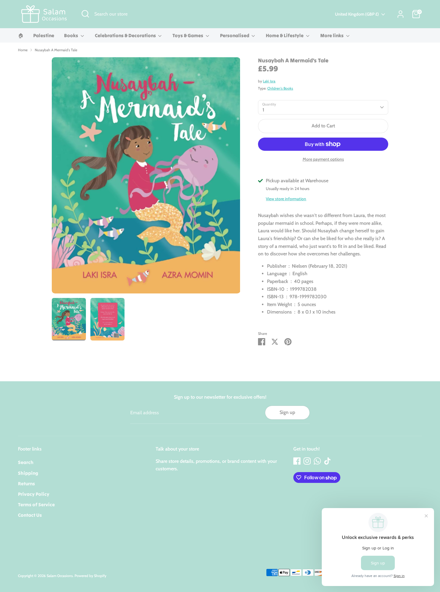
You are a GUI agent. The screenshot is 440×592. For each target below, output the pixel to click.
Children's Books (280, 88)
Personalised (235, 35)
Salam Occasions (60, 575)
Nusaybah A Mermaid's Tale (56, 50)
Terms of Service (36, 504)
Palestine (43, 35)
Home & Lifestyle (285, 35)
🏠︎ (20, 35)
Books (71, 35)
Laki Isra (269, 81)
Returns (26, 483)
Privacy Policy (33, 494)
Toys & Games (188, 35)
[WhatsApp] (317, 461)
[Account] (400, 14)
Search (26, 462)
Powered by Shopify (90, 575)
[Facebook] (297, 461)
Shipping (28, 473)
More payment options (323, 159)
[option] (146, 177)
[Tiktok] (327, 461)
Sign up (287, 412)
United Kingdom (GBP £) (357, 14)
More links (332, 35)
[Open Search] (85, 14)
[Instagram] (307, 461)
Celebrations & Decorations (126, 35)
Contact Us (30, 515)
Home (23, 50)
